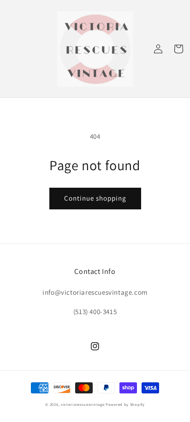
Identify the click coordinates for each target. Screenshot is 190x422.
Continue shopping (95, 198)
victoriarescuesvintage (82, 404)
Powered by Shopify (125, 404)
